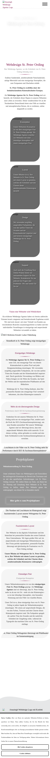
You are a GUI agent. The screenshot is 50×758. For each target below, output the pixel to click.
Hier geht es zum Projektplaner (25, 500)
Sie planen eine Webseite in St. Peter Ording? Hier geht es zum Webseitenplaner (25, 664)
